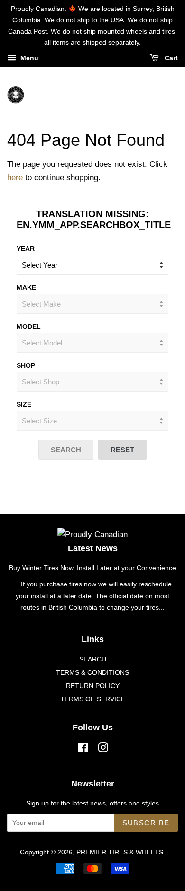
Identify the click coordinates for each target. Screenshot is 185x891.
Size (24, 404)
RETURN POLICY (93, 686)
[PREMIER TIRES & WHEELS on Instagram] (103, 749)
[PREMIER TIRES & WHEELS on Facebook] (82, 749)
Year (26, 248)
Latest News (93, 548)
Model (29, 326)
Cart (170, 58)
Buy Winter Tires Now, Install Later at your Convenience (92, 568)
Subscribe (146, 823)
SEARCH (92, 659)
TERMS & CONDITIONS (92, 672)
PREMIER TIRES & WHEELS (119, 852)
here (15, 177)
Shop (26, 365)
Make (26, 287)
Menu (28, 58)
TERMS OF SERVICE (92, 699)
